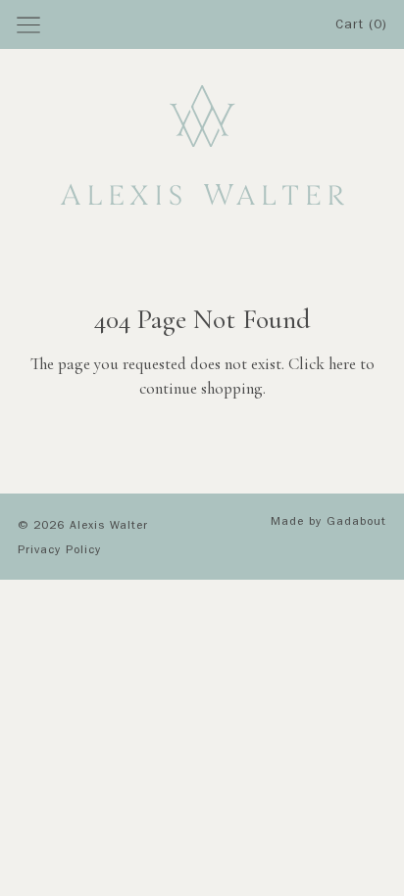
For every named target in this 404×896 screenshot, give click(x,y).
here (342, 364)
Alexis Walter (109, 527)
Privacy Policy (59, 551)
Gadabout (356, 523)
